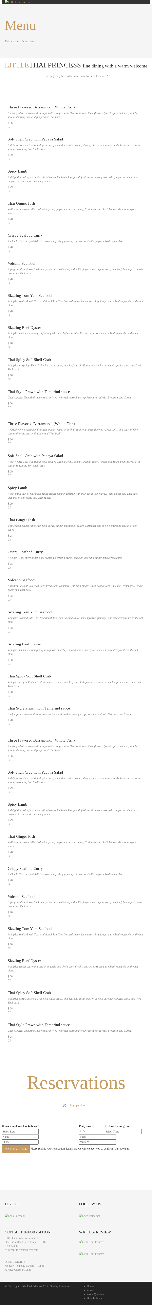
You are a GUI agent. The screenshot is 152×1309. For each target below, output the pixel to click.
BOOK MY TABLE (16, 1148)
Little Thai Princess (31, 1286)
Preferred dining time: (118, 1126)
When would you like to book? (20, 1126)
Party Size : (86, 1126)
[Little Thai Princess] (91, 1241)
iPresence (64, 1286)
